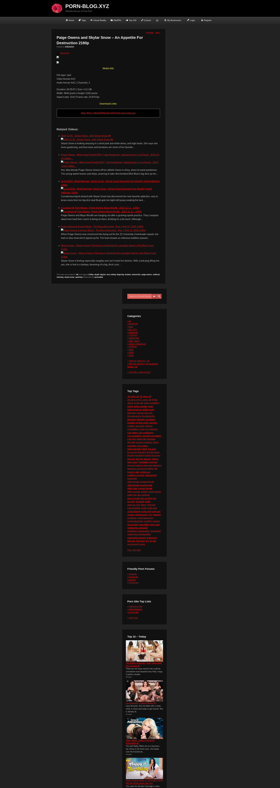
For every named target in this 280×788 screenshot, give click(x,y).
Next (159, 33)
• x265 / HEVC (133, 341)
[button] (63, 53)
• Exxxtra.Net (133, 612)
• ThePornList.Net (134, 606)
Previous (149, 33)
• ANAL (130, 327)
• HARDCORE (133, 338)
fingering (120, 275)
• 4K (129, 321)
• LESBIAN (132, 347)
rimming (60, 277)
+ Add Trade (132, 618)
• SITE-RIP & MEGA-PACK (139, 372)
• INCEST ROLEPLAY (136, 344)
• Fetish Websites (134, 609)
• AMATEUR (132, 324)
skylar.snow (69, 277)
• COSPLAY (132, 335)
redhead (156, 275)
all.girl (96, 275)
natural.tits (136, 275)
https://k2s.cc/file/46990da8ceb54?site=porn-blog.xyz (108, 113)
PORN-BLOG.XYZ (87, 6)
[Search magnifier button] (159, 296)
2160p (90, 275)
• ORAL (130, 350)
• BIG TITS (132, 330)
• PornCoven (132, 577)
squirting (78, 277)
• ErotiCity (131, 580)
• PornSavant (133, 582)
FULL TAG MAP (134, 550)
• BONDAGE (132, 332)
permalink (99, 277)
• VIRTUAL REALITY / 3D (138, 361)
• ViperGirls (132, 574)
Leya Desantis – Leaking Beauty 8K (141, 703)
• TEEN (130, 355)
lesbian (128, 275)
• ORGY (130, 352)
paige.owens (146, 275)
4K (77, 275)
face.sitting (111, 275)
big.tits (103, 275)
